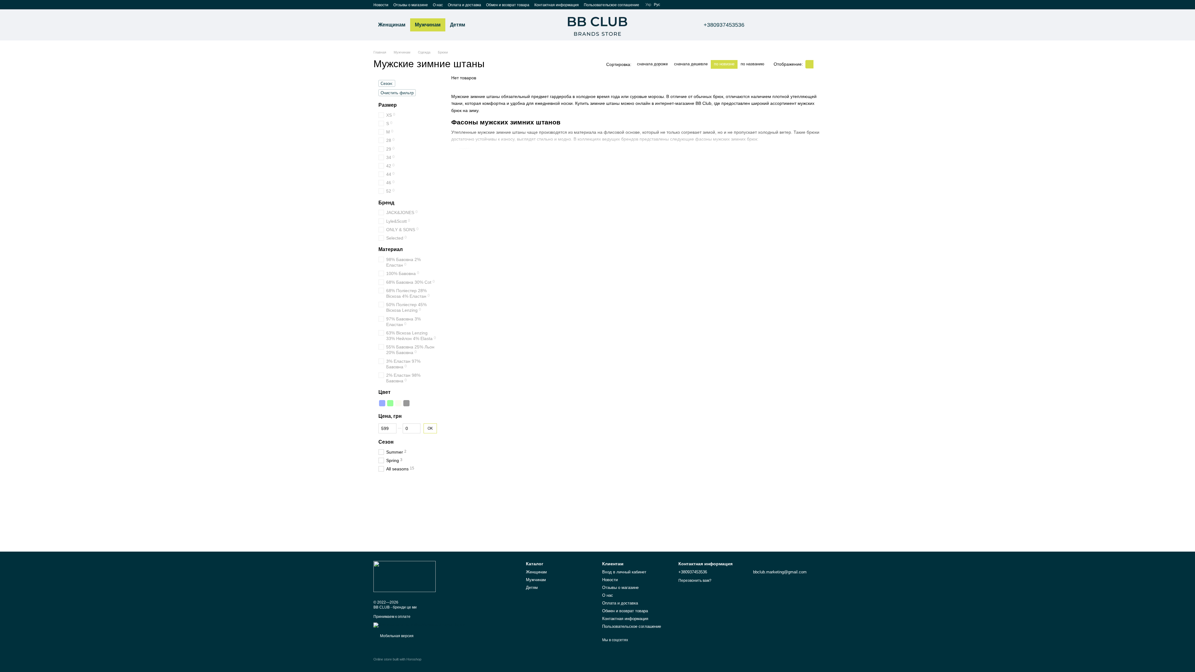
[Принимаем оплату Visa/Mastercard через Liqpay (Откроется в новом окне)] (419, 625)
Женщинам (391, 24)
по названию (752, 64)
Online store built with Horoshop (397, 659)
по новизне (724, 64)
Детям (457, 24)
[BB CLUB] (404, 576)
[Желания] (784, 25)
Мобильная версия (396, 636)
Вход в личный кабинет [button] (624, 572)
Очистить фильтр (397, 93)
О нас (438, 5)
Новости (380, 5)
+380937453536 (724, 25)
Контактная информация (556, 5)
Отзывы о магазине (410, 5)
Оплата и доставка (464, 5)
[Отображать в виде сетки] (809, 64)
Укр (648, 5)
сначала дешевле (691, 64)
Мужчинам (428, 24)
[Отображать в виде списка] (817, 64)
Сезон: (387, 83)
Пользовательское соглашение (611, 5)
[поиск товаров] (481, 25)
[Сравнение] (768, 25)
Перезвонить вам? (694, 580)
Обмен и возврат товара (507, 5)
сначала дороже (652, 64)
